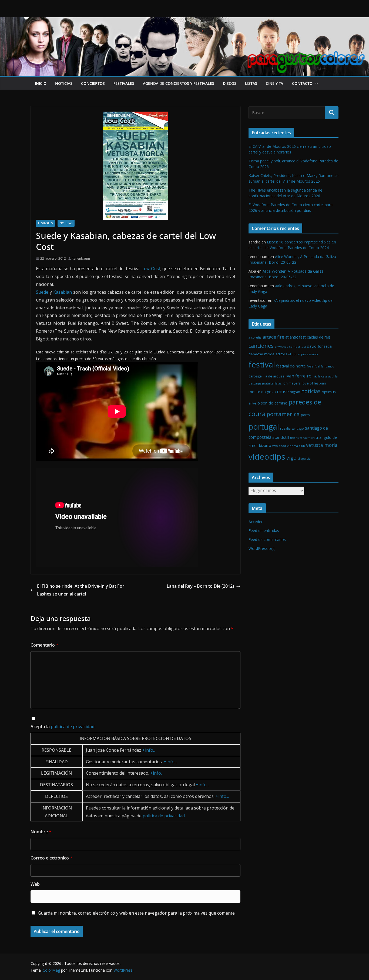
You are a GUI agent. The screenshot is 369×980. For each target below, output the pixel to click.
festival (262, 364)
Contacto (302, 83)
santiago (298, 428)
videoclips (267, 456)
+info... (149, 750)
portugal (264, 426)
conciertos (93, 83)
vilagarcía (304, 458)
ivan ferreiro (298, 376)
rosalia (285, 428)
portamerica (283, 414)
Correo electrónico (51, 858)
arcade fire (273, 337)
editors (281, 354)
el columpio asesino (303, 354)
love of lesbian (314, 383)
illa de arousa (273, 376)
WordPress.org (261, 548)
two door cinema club (288, 446)
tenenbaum (81, 258)
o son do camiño (272, 403)
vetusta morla (322, 445)
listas (251, 83)
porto (305, 415)
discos (229, 83)
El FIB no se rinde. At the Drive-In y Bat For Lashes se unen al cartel (80, 590)
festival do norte (291, 366)
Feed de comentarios (267, 539)
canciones (261, 345)
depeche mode (261, 354)
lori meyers (292, 383)
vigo (291, 457)
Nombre (41, 832)
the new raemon (302, 438)
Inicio (40, 83)
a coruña (255, 337)
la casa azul (326, 376)
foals (310, 366)
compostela (297, 347)
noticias (63, 83)
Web (35, 884)
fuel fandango (324, 366)
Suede (42, 292)
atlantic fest (295, 337)
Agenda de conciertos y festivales (178, 83)
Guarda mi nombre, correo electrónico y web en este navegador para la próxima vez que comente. (137, 913)
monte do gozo (262, 391)
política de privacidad (73, 727)
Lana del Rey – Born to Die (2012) (200, 586)
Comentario (44, 645)
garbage (255, 376)
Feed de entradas (264, 530)
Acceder (256, 521)
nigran (295, 392)
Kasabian (62, 292)
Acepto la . (63, 727)
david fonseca (319, 346)
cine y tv (274, 83)
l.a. (315, 376)
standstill (280, 437)
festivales (123, 83)
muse (283, 391)
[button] (315, 83)
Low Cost (151, 268)
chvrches (281, 346)
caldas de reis (319, 337)
